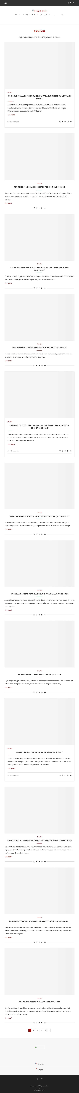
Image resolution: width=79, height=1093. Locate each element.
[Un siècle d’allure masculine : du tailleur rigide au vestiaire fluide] (39, 65)
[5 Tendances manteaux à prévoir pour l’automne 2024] (39, 563)
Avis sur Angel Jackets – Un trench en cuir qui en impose (39, 516)
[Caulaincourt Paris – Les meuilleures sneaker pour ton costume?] (39, 237)
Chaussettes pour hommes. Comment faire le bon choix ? (39, 921)
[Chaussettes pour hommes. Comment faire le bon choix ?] (39, 891)
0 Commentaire (14, 121)
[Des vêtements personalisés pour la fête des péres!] (39, 317)
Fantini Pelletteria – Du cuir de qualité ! (39, 674)
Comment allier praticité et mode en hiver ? (39, 752)
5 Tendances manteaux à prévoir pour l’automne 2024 (39, 594)
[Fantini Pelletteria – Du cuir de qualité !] (39, 644)
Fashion (10, 92)
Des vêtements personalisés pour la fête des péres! (39, 347)
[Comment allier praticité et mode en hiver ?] (39, 721)
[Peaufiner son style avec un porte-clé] (39, 971)
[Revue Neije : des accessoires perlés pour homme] (39, 156)
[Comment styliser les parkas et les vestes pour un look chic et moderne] (39, 395)
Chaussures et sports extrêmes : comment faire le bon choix (39, 840)
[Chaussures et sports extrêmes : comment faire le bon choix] (39, 810)
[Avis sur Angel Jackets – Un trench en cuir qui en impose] (39, 486)
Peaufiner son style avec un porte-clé (39, 1002)
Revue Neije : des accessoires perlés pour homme (39, 187)
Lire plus (11, 115)
